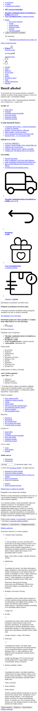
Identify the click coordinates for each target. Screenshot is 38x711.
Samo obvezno (14, 524)
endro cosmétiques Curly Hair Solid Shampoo (19, 160)
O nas (7, 448)
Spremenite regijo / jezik (24, 464)
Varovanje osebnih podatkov (14, 473)
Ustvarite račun (10, 57)
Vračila (7, 402)
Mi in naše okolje (10, 115)
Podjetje (7, 484)
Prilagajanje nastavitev (27, 524)
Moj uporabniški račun (12, 411)
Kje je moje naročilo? (16, 22)
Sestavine (8, 111)
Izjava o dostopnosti (11, 478)
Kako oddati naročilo (11, 398)
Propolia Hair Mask (11, 158)
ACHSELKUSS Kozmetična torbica (16, 167)
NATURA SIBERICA (12, 143)
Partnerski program (11, 119)
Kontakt (11, 29)
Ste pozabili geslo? (11, 421)
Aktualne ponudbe (11, 117)
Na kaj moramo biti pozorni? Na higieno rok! (19, 134)
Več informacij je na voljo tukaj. (11, 316)
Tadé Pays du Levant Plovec (14, 147)
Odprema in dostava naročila (14, 400)
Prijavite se (8, 418)
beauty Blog (9, 110)
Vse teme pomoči (14, 31)
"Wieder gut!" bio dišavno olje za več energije (19, 151)
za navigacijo (9, 2)
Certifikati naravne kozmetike (14, 113)
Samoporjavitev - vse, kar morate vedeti (17, 135)
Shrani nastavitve (7, 707)
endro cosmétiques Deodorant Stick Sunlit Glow (20, 162)
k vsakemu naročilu (19, 16)
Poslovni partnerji (10, 409)
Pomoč (7, 20)
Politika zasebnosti (7, 528)
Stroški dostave (14, 25)
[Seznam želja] (6, 60)
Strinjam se (5, 524)
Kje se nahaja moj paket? (13, 423)
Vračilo (11, 23)
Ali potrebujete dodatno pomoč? (15, 407)
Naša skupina (9, 449)
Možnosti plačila (14, 27)
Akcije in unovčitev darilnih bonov (16, 405)
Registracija (8, 419)
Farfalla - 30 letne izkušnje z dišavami (17, 130)
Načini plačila (9, 404)
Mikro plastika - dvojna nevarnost (15, 132)
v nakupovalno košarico (12, 6)
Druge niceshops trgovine (13, 485)
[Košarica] (21, 63)
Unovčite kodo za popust (13, 425)
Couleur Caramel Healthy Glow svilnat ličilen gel (20, 145)
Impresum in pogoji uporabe (14, 471)
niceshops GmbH (15, 468)
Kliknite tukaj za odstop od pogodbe (12, 489)
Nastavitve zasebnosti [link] (12, 480)
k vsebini (8, 4)
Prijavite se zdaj (10, 50)
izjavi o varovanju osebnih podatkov (16, 521)
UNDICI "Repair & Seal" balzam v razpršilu (19, 149)
